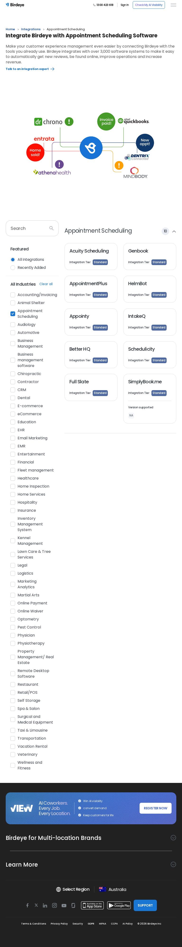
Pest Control (29, 627)
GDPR (91, 923)
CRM (22, 390)
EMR (21, 446)
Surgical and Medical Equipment (35, 719)
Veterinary (27, 754)
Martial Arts (28, 595)
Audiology (27, 324)
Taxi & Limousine (33, 730)
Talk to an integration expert (36, 69)
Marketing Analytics (27, 584)
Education (27, 422)
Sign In (125, 5)
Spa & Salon (29, 708)
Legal (22, 565)
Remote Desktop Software (33, 673)
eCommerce (29, 414)
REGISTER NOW (155, 808)
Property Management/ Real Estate (36, 657)
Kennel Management (30, 540)
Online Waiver (30, 611)
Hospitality (27, 502)
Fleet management (36, 470)
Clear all (46, 284)
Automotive (28, 332)
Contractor (28, 381)
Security (78, 923)
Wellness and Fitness (30, 765)
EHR (21, 430)
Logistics (25, 573)
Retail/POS (27, 692)
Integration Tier (88, 262)
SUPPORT (145, 905)
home (10, 29)
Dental (24, 398)
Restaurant (28, 684)
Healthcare (28, 478)
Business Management (30, 343)
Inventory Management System (30, 524)
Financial (26, 462)
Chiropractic (29, 373)
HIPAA (102, 923)
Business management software (30, 360)
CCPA (114, 923)
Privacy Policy (59, 923)
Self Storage (29, 700)
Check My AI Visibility (149, 5)
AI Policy (128, 923)
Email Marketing (32, 438)
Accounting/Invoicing (36, 294)
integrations (31, 29)
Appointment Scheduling (30, 313)
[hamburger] (172, 4)
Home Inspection (33, 486)
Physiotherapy (31, 643)
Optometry (28, 619)
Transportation (32, 738)
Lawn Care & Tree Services (34, 554)
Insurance (27, 510)
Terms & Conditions (33, 923)
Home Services (31, 494)
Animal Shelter (31, 302)
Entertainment (31, 454)
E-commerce (30, 406)
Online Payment (32, 603)
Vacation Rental (32, 746)
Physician (26, 635)
